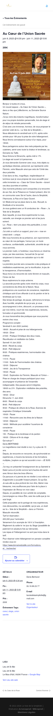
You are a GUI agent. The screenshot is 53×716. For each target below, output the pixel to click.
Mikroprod (38, 709)
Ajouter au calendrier (14, 560)
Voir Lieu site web (10, 679)
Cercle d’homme (42, 690)
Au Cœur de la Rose (12, 690)
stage (11, 611)
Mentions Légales (26, 712)
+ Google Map (34, 674)
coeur (5, 611)
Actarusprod (25, 709)
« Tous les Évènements (15, 18)
